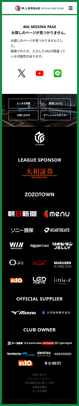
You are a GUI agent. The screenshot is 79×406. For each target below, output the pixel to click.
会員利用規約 (39, 387)
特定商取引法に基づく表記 (39, 383)
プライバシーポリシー (39, 378)
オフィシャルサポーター (55, 115)
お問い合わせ (23, 115)
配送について (55, 103)
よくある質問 (23, 103)
